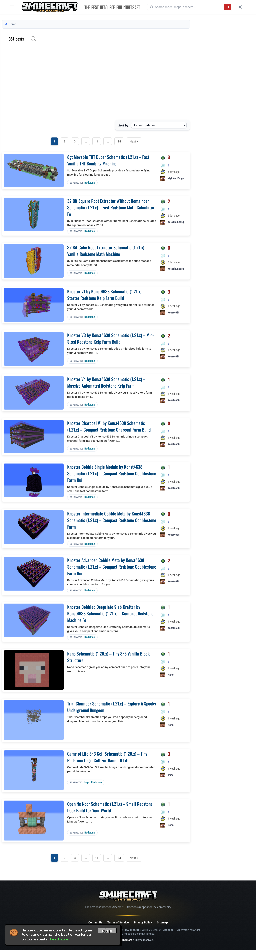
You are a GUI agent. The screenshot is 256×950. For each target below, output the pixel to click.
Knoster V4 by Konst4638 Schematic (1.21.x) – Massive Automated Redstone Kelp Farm (106, 382)
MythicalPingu (176, 178)
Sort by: (123, 125)
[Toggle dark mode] (240, 7)
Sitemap (162, 922)
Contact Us (95, 922)
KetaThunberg (176, 222)
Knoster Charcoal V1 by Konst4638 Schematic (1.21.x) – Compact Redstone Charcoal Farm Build (109, 426)
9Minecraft (125, 939)
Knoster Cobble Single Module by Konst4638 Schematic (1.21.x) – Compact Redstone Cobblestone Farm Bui (111, 473)
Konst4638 (174, 312)
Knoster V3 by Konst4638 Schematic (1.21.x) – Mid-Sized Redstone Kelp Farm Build (110, 338)
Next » (134, 141)
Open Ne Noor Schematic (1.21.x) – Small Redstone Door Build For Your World (110, 807)
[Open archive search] (33, 39)
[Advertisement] (96, 77)
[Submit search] (227, 7)
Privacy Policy (143, 922)
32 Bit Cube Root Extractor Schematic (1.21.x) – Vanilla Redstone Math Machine (107, 250)
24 (119, 141)
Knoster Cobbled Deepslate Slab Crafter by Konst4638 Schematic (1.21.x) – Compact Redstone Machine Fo (110, 613)
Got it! (107, 931)
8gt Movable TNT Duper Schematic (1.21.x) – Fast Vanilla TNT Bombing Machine (108, 160)
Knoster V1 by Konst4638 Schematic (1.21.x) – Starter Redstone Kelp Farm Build (106, 294)
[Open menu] (12, 7)
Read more (59, 939)
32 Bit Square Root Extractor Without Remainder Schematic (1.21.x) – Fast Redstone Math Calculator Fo (110, 207)
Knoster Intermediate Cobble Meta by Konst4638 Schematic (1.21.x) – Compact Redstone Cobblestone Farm (111, 520)
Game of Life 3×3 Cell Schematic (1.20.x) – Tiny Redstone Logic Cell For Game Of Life (107, 756)
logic (87, 782)
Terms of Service (118, 922)
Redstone (89, 182)
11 (96, 141)
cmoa (171, 775)
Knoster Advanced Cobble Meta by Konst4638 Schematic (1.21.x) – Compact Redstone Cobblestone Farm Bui (111, 566)
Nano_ (171, 674)
